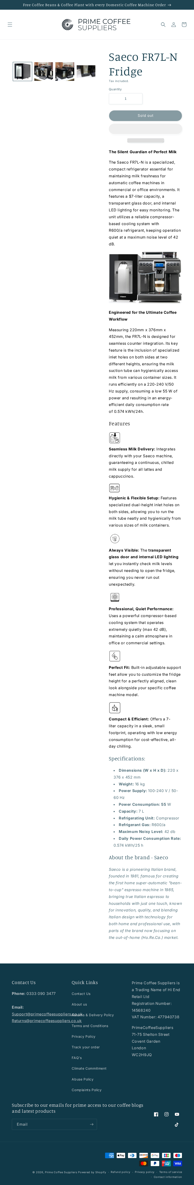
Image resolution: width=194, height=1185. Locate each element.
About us (79, 1004)
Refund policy (120, 1172)
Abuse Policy (82, 1079)
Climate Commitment (89, 1068)
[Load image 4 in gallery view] (86, 71)
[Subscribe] (91, 1124)
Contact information (168, 1177)
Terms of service (170, 1172)
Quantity (115, 89)
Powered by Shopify (92, 1172)
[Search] (163, 24)
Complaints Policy (86, 1090)
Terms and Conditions (90, 1026)
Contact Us (81, 994)
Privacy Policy (83, 1036)
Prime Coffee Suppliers (61, 1172)
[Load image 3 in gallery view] (64, 71)
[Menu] (10, 24)
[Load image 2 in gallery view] (43, 71)
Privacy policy (144, 1172)
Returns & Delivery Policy (93, 1015)
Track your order (86, 1047)
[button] (145, 129)
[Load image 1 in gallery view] (22, 71)
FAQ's (77, 1058)
